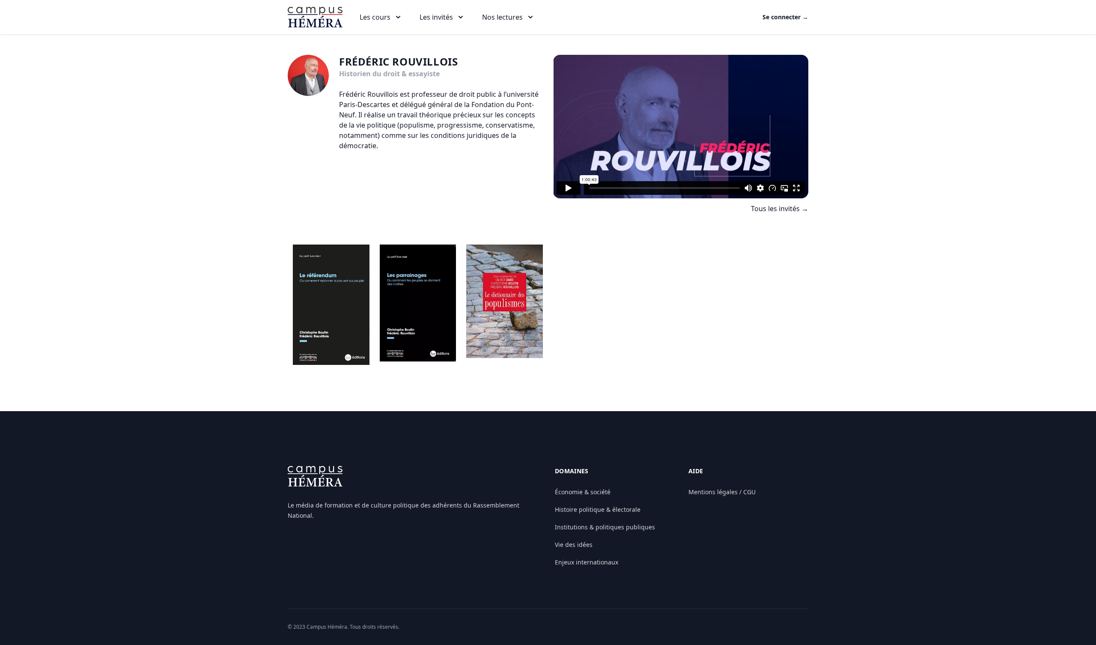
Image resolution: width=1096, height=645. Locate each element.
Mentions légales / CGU (722, 492)
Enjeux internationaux (586, 562)
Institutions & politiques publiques (605, 527)
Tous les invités (779, 208)
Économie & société (583, 492)
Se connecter (785, 17)
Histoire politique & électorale (597, 509)
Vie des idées (574, 544)
